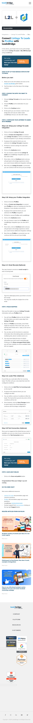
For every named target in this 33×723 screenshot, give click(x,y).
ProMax (6, 499)
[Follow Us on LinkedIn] (16, 715)
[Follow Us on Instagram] (10, 715)
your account (20, 505)
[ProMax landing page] (24, 17)
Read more (4, 538)
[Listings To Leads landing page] (9, 17)
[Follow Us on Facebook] (5, 715)
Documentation (7, 28)
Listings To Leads (9, 495)
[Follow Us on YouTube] (22, 715)
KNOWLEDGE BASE (17, 503)
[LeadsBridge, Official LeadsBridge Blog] (8, 3)
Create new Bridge (9, 84)
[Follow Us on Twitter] (27, 715)
